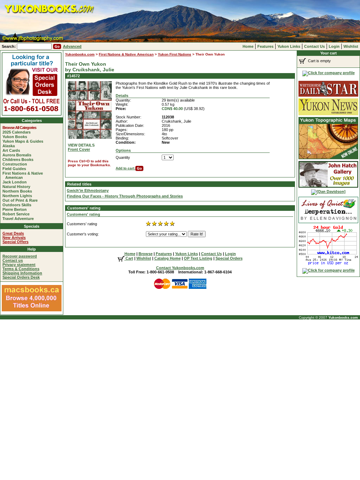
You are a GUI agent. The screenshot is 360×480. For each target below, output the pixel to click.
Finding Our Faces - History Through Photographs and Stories (125, 196)
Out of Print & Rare (21, 200)
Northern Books (18, 191)
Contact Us (314, 46)
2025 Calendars (18, 132)
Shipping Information (22, 273)
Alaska (10, 146)
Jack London (16, 182)
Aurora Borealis (18, 155)
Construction (16, 164)
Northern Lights (18, 196)
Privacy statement (19, 264)
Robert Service (17, 214)
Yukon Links (288, 46)
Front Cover (79, 149)
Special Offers (15, 242)
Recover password (19, 256)
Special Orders (229, 258)
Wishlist (350, 46)
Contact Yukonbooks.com (180, 268)
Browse (146, 254)
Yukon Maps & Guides (24, 141)
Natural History (17, 186)
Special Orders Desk (21, 277)
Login (334, 46)
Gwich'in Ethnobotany (88, 190)
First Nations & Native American (24, 175)
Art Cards (12, 150)
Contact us (12, 260)
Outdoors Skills (18, 205)
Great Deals (13, 233)
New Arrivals (14, 237)
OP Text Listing (198, 258)
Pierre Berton (16, 209)
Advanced (72, 46)
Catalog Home (167, 258)
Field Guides (15, 169)
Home (248, 46)
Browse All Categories (20, 127)
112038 (168, 117)
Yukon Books (16, 137)
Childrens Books (19, 159)
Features (265, 46)
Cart (128, 258)
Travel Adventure (19, 218)
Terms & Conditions (20, 269)
